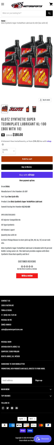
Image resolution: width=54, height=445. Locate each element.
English (21, 419)
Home (3, 21)
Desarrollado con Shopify (27, 441)
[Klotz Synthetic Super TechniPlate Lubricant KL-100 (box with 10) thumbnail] (4, 109)
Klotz (8, 186)
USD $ (31, 419)
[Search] (49, 13)
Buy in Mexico (27, 167)
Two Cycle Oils (13, 196)
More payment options (27, 181)
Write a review (27, 276)
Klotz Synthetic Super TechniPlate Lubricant (26, 201)
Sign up (38, 380)
